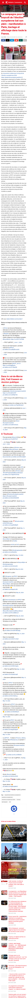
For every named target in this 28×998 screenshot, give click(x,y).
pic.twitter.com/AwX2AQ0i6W (11, 498)
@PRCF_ (12, 347)
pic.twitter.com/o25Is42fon (10, 552)
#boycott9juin (6, 539)
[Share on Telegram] (12, 40)
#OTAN (7, 523)
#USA (12, 544)
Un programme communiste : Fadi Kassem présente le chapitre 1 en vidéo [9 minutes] (17, 987)
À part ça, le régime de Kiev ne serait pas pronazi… (17, 937)
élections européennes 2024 (8, 799)
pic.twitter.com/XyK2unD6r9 (10, 776)
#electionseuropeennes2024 (18, 391)
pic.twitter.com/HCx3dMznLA (11, 613)
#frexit (17, 421)
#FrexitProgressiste (8, 473)
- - (14, 814)
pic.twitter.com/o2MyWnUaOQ (11, 349)
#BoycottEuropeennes (9, 611)
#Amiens (16, 447)
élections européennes (7, 797)
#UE (22, 467)
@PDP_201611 (16, 363)
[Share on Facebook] (3, 40)
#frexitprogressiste (17, 550)
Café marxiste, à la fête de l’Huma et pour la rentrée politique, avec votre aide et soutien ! (16, 883)
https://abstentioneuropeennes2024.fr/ (12, 77)
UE (10, 802)
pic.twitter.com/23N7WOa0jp (12, 630)
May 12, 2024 (20, 669)
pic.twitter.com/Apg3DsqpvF (10, 729)
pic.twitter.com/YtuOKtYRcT (10, 439)
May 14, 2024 (20, 633)
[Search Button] (25, 2)
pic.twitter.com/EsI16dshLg (10, 696)
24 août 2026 (6, 839)
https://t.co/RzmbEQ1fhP (9, 393)
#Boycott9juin (6, 584)
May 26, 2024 (20, 592)
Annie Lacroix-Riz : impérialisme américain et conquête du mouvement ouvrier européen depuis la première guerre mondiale (17, 920)
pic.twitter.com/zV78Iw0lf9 (10, 367)
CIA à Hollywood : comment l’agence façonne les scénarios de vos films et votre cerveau (17, 929)
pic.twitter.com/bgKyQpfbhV (10, 786)
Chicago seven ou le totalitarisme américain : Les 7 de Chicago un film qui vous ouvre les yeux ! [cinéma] (18, 957)
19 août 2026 (12, 952)
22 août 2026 (12, 925)
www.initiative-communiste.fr (14, 319)
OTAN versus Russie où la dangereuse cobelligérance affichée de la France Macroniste (12, 836)
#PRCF (15, 576)
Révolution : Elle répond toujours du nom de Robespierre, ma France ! (18, 967)
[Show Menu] (3, 2)
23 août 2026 (12, 888)
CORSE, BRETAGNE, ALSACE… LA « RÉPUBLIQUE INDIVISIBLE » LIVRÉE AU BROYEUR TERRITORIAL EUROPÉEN (17, 947)
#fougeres (8, 576)
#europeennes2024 (8, 582)
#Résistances (14, 740)
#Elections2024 (19, 521)
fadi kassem (4, 802)
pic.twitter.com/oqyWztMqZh (10, 525)
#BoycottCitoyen (13, 449)
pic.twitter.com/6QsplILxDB (10, 589)
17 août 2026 (12, 970)
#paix (11, 523)
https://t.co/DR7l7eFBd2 (17, 339)
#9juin (4, 496)
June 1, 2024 (18, 342)
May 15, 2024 (19, 555)
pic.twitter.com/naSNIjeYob (10, 395)
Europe (18, 799)
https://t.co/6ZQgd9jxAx (9, 365)
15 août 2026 (12, 991)
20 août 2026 (12, 940)
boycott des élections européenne (12, 795)
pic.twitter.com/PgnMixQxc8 (15, 405)
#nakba (15, 541)
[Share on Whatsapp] (21, 40)
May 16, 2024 (6, 734)
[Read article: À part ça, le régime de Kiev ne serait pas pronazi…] (4, 938)
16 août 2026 (12, 982)
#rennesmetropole (11, 600)
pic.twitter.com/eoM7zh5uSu (10, 425)
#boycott (14, 437)
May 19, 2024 (6, 701)
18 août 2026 (12, 962)
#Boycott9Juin (7, 339)
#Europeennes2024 (18, 745)
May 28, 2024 (19, 569)
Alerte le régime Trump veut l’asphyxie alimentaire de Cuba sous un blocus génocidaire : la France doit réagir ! (12, 854)
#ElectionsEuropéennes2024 (15, 494)
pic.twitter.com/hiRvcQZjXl (18, 457)
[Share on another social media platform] (25, 40)
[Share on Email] (16, 40)
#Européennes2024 (8, 423)
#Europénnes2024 (11, 496)
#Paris (5, 328)
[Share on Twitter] (8, 40)
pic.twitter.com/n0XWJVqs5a (10, 666)
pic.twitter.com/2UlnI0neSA (10, 566)
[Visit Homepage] (14, 2)
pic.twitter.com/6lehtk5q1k (12, 712)
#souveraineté (7, 457)
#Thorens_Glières (21, 738)
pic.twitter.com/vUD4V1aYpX (11, 639)
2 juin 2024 (3, 37)
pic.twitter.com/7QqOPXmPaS (11, 474)
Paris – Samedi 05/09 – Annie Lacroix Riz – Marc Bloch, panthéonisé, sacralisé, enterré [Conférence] (13, 873)
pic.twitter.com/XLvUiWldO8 (13, 755)
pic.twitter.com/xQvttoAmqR (10, 674)
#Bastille (6, 333)
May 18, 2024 (6, 717)
